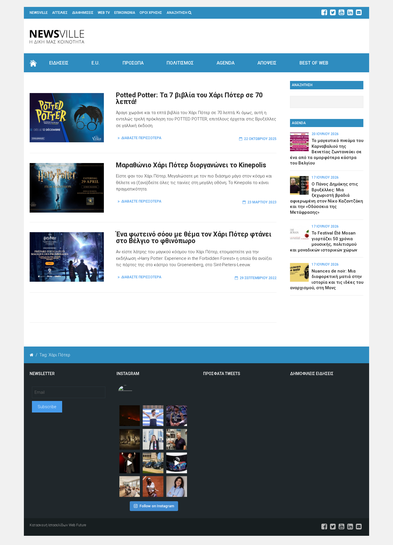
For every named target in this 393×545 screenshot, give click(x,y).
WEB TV (104, 13)
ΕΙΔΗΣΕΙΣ (58, 63)
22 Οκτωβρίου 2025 (260, 139)
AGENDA (225, 63)
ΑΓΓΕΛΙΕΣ (60, 13)
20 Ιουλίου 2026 (325, 134)
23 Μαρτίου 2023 (261, 202)
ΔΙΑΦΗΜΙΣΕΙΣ (83, 13)
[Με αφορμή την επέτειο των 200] (129, 439)
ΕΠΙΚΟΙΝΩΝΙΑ (124, 13)
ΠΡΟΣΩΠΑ (133, 63)
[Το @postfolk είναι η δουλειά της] (176, 463)
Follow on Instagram (157, 506)
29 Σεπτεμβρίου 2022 (258, 278)
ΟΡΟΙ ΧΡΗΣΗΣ (151, 13)
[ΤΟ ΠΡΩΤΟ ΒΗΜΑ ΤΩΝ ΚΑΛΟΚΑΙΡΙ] (153, 463)
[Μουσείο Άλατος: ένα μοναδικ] (176, 439)
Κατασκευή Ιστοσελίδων (49, 525)
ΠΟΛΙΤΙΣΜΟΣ (180, 63)
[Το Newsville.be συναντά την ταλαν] (153, 439)
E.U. (95, 63)
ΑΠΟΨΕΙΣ (266, 63)
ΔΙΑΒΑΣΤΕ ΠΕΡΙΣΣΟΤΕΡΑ (141, 138)
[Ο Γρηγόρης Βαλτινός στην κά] (129, 463)
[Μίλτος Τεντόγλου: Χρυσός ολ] (153, 415)
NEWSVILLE (39, 13)
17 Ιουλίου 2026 (325, 177)
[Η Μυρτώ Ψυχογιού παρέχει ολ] (176, 486)
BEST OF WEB (313, 63)
